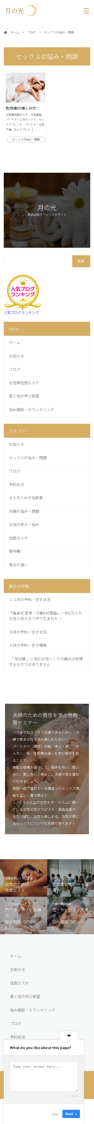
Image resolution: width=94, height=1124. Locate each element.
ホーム (14, 342)
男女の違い (18, 564)
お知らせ (16, 355)
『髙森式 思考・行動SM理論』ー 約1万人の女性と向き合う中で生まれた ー (45, 615)
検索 (81, 261)
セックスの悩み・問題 (28, 457)
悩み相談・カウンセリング (31, 409)
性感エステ (18, 537)
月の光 (17, 10)
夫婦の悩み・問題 (24, 511)
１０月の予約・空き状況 (29, 599)
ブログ (14, 369)
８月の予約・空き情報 (28, 645)
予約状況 (16, 484)
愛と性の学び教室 (24, 395)
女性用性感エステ (24, 382)
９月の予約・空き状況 (28, 631)
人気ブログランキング (21, 312)
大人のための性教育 (26, 497)
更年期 (14, 551)
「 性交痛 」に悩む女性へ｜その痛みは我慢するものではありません (46, 661)
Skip (55, 1114)
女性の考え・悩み (24, 524)
